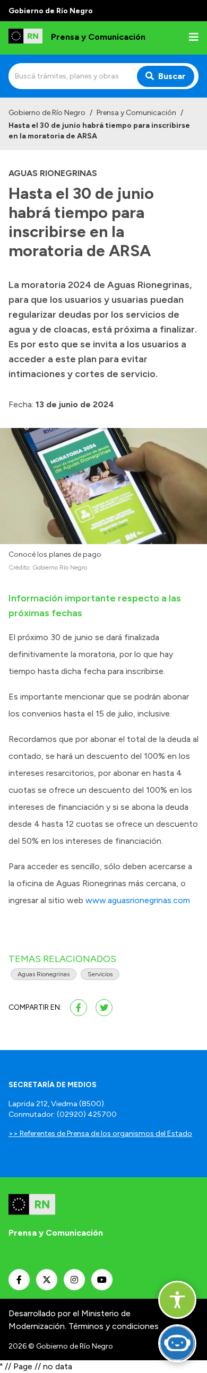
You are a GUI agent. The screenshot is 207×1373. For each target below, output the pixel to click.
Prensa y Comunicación (136, 112)
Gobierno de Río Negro (46, 112)
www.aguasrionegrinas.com (137, 900)
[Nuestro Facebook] (19, 1279)
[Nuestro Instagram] (74, 1279)
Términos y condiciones (113, 1326)
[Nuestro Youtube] (102, 1279)
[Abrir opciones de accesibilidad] (177, 1300)
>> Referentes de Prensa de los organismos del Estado (100, 1133)
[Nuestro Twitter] (46, 1279)
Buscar (172, 76)
